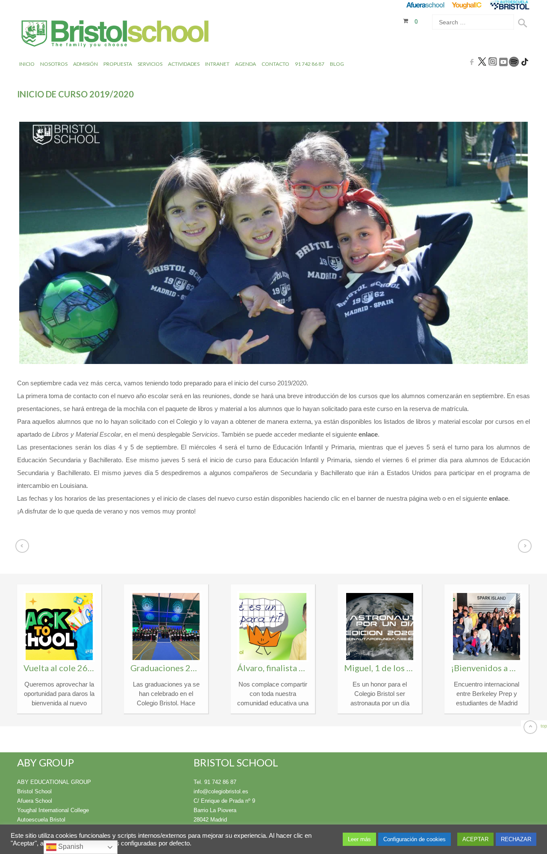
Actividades (184, 64)
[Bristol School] (115, 34)
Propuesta (117, 64)
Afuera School (34, 801)
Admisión (85, 64)
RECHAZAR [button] (516, 839)
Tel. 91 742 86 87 (215, 782)
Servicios (150, 64)
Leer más (359, 839)
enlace (368, 434)
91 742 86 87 (309, 64)
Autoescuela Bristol (41, 819)
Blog (337, 64)
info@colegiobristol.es (221, 791)
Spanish (69, 846)
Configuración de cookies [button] (414, 839)
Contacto (275, 64)
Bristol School (34, 791)
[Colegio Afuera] (425, 5)
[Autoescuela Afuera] (509, 5)
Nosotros (54, 64)
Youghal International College (53, 810)
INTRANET (217, 64)
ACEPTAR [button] (475, 839)
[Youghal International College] (467, 5)
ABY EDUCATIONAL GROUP (54, 782)
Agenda (245, 64)
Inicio (27, 64)
